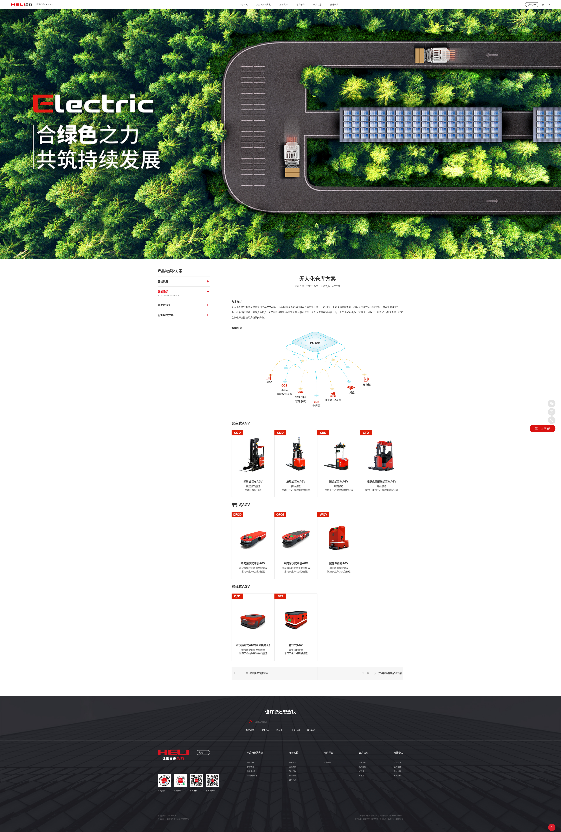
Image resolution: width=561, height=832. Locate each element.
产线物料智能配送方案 (390, 673)
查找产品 (265, 730)
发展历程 (397, 776)
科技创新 (397, 771)
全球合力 (397, 762)
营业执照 (383, 819)
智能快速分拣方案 (259, 673)
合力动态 (317, 4)
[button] (272, 251)
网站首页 (243, 4)
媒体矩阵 (362, 767)
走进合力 (334, 4)
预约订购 (250, 730)
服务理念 (292, 762)
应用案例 (292, 767)
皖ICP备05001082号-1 (394, 816)
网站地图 (358, 819)
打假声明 (374, 819)
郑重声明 (366, 819)
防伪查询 (311, 730)
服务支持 (283, 4)
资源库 (361, 771)
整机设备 (250, 762)
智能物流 (250, 767)
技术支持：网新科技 (395, 819)
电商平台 (300, 4)
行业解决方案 (252, 776)
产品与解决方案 (263, 4)
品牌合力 (397, 767)
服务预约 (296, 730)
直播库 (361, 776)
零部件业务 (251, 771)
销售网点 (292, 780)
